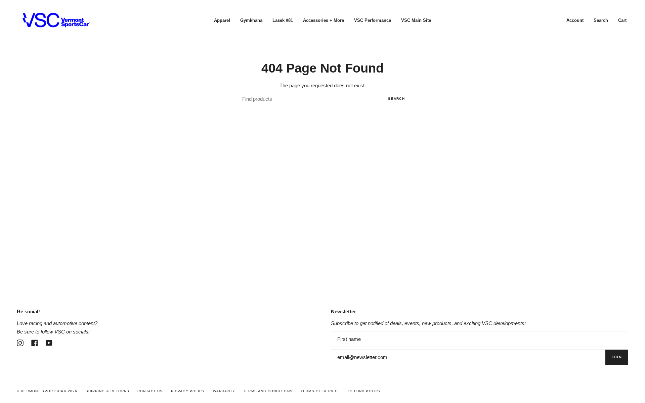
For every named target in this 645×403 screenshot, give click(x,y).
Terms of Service (320, 391)
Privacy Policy (188, 391)
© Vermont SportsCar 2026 (47, 391)
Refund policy (364, 391)
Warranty (224, 391)
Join (616, 357)
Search (396, 98)
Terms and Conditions (268, 391)
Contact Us (150, 391)
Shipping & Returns (108, 391)
